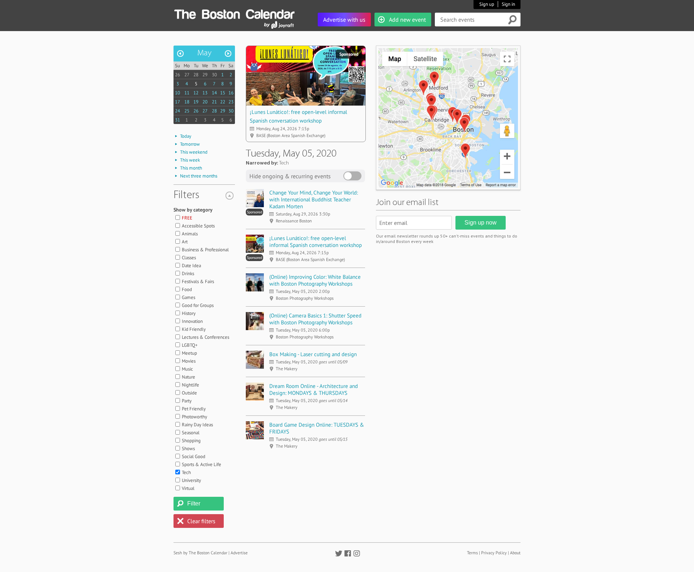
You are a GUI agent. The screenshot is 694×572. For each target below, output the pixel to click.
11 (186, 93)
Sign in (508, 4)
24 (177, 111)
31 (177, 120)
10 (177, 93)
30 (214, 75)
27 (186, 75)
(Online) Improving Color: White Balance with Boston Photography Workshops (315, 280)
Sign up (486, 4)
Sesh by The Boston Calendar (200, 552)
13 (204, 93)
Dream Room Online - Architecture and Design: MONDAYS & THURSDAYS (313, 389)
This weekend (193, 152)
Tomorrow (190, 144)
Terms (472, 552)
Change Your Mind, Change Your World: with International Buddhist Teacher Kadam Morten (313, 199)
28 (195, 75)
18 (186, 102)
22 (222, 102)
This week (190, 160)
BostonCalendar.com (234, 13)
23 (231, 102)
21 (214, 102)
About (515, 552)
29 (204, 75)
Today (185, 136)
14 (214, 93)
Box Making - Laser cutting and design (313, 354)
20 (204, 102)
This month (191, 168)
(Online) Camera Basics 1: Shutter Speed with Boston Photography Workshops (315, 319)
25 (186, 111)
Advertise (239, 552)
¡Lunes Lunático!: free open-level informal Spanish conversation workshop (315, 241)
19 (195, 102)
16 (231, 93)
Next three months (198, 176)
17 (177, 102)
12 (195, 93)
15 (222, 93)
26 (177, 75)
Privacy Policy (494, 552)
